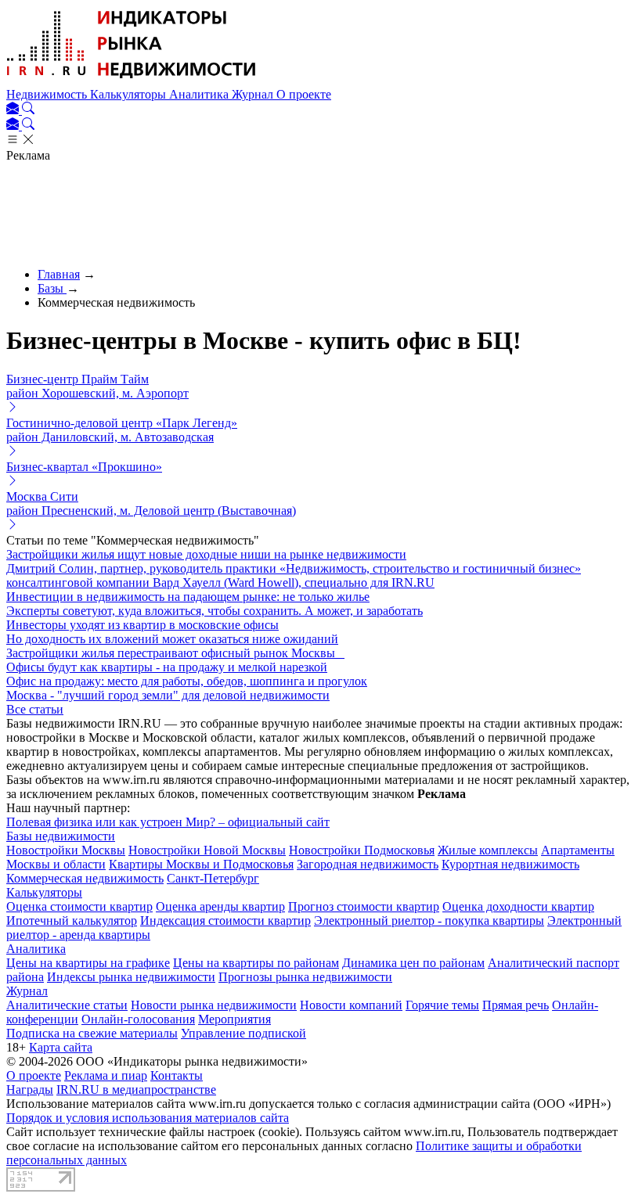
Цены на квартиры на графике (88, 962)
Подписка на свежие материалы (92, 1033)
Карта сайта (60, 1047)
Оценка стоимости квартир (79, 906)
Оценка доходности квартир (518, 906)
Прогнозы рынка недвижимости (305, 976)
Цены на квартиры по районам (256, 962)
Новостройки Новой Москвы (207, 850)
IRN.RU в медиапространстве (136, 1089)
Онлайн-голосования (138, 1019)
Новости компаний (351, 1005)
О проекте (303, 94)
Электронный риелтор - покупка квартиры (429, 920)
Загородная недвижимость (367, 864)
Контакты (176, 1075)
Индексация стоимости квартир (225, 920)
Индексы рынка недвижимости (131, 976)
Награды (29, 1089)
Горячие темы (442, 1005)
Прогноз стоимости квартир (363, 906)
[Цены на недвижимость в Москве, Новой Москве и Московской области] (131, 80)
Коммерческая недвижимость (85, 878)
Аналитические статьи (67, 1005)
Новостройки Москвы (65, 850)
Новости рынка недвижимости (214, 1005)
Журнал (254, 94)
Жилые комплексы (488, 850)
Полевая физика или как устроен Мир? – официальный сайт (168, 822)
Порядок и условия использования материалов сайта (147, 1117)
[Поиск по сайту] (28, 110)
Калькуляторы (129, 94)
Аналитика (200, 94)
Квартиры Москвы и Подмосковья (201, 864)
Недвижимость (48, 94)
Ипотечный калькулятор (71, 920)
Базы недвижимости (60, 836)
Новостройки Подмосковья (362, 850)
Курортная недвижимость (510, 864)
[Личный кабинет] (14, 110)
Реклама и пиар (105, 1075)
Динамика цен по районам (413, 962)
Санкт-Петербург (213, 878)
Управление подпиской (243, 1033)
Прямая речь (515, 1005)
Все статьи (34, 709)
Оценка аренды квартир (220, 906)
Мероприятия (234, 1019)
